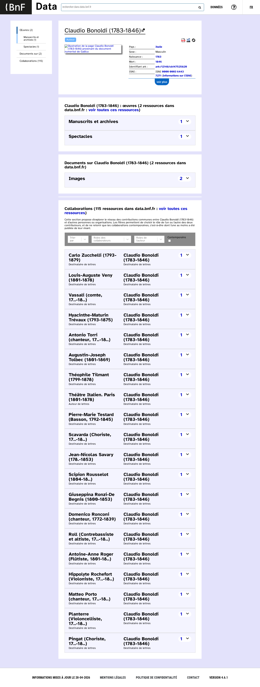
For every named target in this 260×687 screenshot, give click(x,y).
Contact (193, 677)
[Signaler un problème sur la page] (143, 31)
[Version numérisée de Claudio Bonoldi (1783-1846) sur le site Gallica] (96, 51)
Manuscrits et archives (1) (31, 38)
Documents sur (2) (31, 53)
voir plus (162, 81)
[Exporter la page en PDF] (183, 41)
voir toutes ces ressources (114, 110)
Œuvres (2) (26, 30)
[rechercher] (199, 7)
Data (46, 7)
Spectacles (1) (31, 46)
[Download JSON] (193, 41)
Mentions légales (113, 677)
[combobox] (132, 7)
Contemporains (176, 237)
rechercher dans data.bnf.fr (76, 6)
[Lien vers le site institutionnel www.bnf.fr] (16, 7)
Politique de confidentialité (156, 677)
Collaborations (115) (31, 61)
